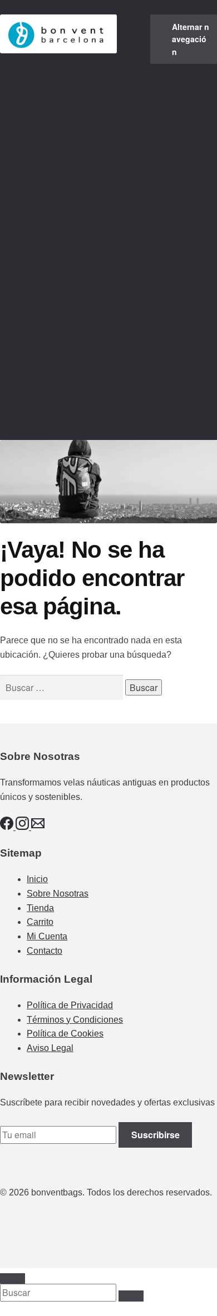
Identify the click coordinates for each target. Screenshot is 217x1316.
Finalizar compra (46, 170)
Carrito (26, 140)
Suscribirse (155, 1134)
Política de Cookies (65, 1033)
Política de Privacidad (70, 1005)
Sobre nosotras (30, 200)
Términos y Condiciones (75, 1019)
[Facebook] (8, 827)
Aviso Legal (50, 1048)
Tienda (13, 110)
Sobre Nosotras (57, 893)
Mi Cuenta (47, 936)
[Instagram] (23, 827)
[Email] (38, 827)
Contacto (18, 230)
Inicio (10, 81)
